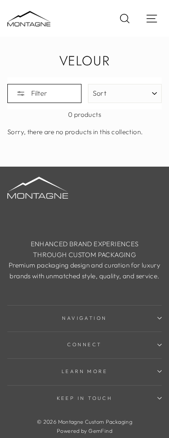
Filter (38, 93)
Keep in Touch (85, 398)
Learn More (84, 371)
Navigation (84, 318)
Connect (84, 344)
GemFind (100, 430)
